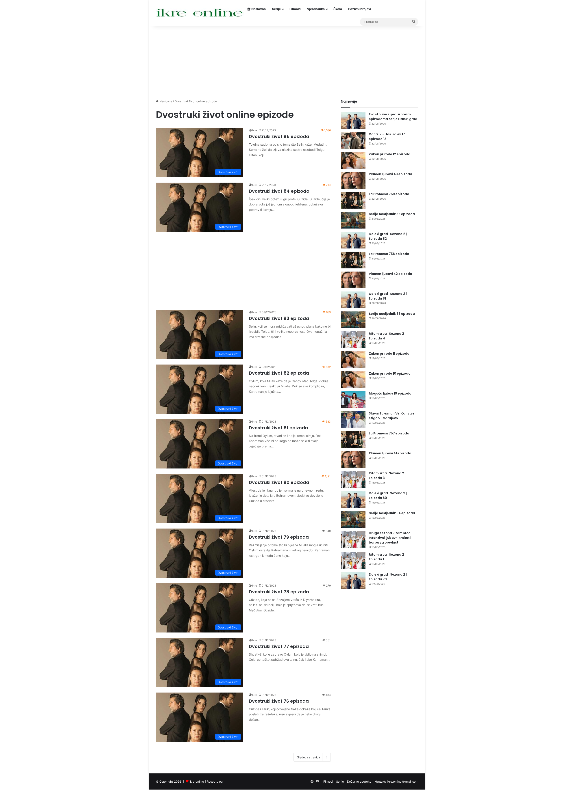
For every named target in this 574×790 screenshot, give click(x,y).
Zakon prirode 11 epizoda (389, 353)
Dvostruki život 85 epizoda (279, 136)
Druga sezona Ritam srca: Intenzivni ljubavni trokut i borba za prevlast (390, 538)
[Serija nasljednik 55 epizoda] (353, 319)
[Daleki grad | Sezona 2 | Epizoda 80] (353, 499)
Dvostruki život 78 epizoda (279, 592)
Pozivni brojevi (359, 9)
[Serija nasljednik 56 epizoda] (353, 220)
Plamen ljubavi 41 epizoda (390, 453)
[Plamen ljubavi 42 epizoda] (353, 280)
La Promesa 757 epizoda (389, 433)
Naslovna (258, 9)
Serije (276, 9)
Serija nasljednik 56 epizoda (392, 214)
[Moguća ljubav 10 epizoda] (353, 399)
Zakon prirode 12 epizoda (389, 154)
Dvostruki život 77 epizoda (279, 646)
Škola (337, 9)
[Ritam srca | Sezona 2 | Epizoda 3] (353, 479)
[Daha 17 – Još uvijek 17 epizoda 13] (353, 140)
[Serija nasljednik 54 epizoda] (353, 519)
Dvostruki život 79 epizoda (279, 537)
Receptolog (215, 781)
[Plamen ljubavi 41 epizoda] (353, 459)
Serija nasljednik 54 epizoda (392, 513)
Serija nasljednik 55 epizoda (392, 313)
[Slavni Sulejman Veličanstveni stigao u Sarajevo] (353, 419)
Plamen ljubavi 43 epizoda (390, 174)
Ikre (254, 130)
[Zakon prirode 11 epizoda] (353, 359)
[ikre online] (200, 13)
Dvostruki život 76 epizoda (279, 701)
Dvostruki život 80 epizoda (279, 482)
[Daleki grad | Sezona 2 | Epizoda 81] (353, 299)
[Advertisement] (287, 61)
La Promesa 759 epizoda (389, 194)
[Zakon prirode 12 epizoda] (353, 160)
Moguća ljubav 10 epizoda (390, 393)
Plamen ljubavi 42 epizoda (390, 274)
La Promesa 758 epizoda (389, 254)
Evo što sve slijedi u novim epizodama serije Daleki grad (393, 116)
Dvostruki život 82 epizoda (279, 373)
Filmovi (295, 9)
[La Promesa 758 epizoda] (353, 260)
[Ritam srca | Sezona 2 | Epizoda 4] (353, 339)
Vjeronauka (316, 9)
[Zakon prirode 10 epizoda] (353, 379)
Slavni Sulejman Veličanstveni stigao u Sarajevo (393, 415)
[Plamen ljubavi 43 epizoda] (353, 180)
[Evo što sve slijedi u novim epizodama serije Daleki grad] (353, 120)
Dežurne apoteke (359, 781)
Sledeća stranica (308, 757)
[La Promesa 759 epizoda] (353, 200)
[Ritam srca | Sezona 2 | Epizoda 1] (353, 560)
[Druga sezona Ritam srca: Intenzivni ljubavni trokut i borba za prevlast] (353, 539)
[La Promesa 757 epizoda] (353, 439)
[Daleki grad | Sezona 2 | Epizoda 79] (353, 580)
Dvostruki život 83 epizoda (279, 318)
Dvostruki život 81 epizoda (278, 428)
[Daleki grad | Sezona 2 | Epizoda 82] (353, 240)
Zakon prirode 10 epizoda (390, 373)
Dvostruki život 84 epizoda (279, 191)
